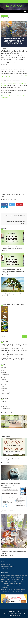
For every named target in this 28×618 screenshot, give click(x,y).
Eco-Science (3, 48)
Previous (3, 421)
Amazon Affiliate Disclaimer (7, 566)
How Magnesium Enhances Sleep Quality (10, 483)
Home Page (4, 401)
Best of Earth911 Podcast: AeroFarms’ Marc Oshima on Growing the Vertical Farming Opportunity (13, 247)
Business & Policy (5, 199)
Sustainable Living (5, 393)
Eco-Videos (3, 377)
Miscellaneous (4, 388)
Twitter (12, 204)
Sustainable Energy (5, 392)
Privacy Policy (4, 406)
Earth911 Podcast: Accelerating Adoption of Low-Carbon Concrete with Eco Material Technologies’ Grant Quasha (13, 271)
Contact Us (3, 403)
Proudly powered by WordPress (10, 613)
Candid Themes (16, 615)
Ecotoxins (3, 379)
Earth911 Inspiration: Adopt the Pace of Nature (13, 294)
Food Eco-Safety (5, 381)
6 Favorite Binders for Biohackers (9, 510)
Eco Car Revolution (5, 369)
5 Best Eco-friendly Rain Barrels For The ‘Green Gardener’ (14, 422)
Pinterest (20, 204)
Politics (2, 390)
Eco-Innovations (5, 374)
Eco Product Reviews (14, 417)
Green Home (4, 383)
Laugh (2, 386)
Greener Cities (4, 384)
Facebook (5, 204)
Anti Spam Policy (5, 568)
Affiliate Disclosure (5, 408)
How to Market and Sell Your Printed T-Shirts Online (14, 348)
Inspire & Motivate (12, 199)
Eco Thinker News (14, 6)
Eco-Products (4, 367)
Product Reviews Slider (7, 413)
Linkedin (5, 207)
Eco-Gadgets (4, 370)
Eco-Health (3, 372)
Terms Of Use (4, 404)
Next (25, 421)
